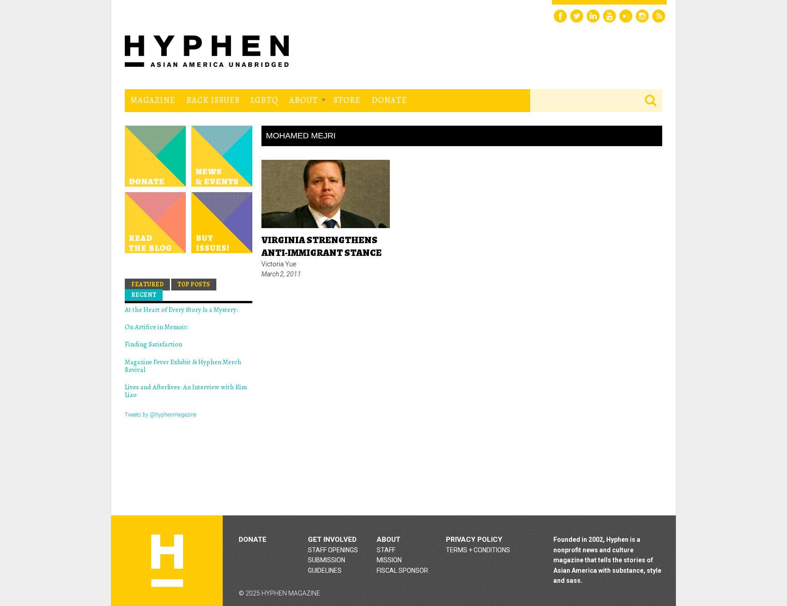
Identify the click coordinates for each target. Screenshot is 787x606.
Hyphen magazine (167, 561)
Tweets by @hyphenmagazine (160, 415)
